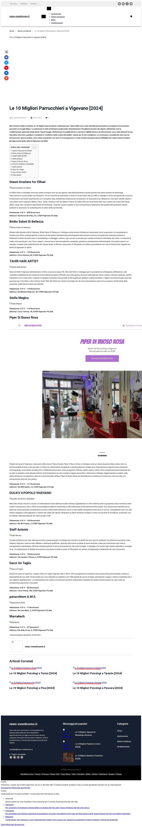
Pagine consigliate (18, 754)
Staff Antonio (17, 167)
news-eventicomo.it (19, 16)
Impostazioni (6, 788)
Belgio (88, 774)
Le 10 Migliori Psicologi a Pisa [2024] (32, 688)
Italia (74, 774)
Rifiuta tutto (16, 788)
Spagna (111, 774)
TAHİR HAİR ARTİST (19, 156)
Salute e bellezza (24, 31)
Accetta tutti (25, 788)
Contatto (33, 4)
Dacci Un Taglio (18, 170)
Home (11, 31)
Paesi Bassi (65, 774)
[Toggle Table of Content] (33, 147)
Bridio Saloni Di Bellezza (21, 153)
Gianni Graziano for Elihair (22, 151)
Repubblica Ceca (26, 774)
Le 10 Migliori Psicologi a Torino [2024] (33, 673)
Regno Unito (55, 774)
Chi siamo (13, 4)
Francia (37, 774)
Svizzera (45, 774)
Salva (3, 825)
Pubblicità (23, 4)
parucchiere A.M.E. (19, 172)
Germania (80, 774)
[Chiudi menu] (49, 8)
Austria (95, 774)
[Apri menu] (43, 16)
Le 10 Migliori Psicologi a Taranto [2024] (97, 673)
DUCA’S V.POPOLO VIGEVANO (23, 164)
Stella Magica (17, 159)
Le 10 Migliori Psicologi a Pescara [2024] (97, 688)
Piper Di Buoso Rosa (20, 161)
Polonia (119, 774)
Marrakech (17, 175)
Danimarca (103, 774)
